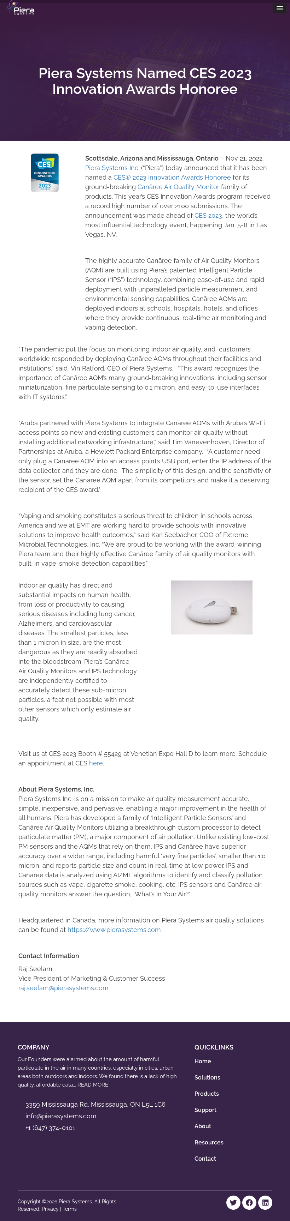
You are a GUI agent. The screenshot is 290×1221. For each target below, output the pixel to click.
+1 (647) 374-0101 (50, 1127)
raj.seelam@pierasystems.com (63, 988)
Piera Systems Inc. (112, 168)
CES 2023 (208, 215)
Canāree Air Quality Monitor (178, 187)
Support (205, 1110)
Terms (70, 1209)
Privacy (51, 1209)
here (96, 763)
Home (203, 1061)
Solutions (207, 1077)
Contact (205, 1158)
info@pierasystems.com (61, 1116)
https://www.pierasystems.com (114, 929)
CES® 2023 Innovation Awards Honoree (172, 177)
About (203, 1126)
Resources (209, 1142)
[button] (279, 8)
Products (207, 1093)
